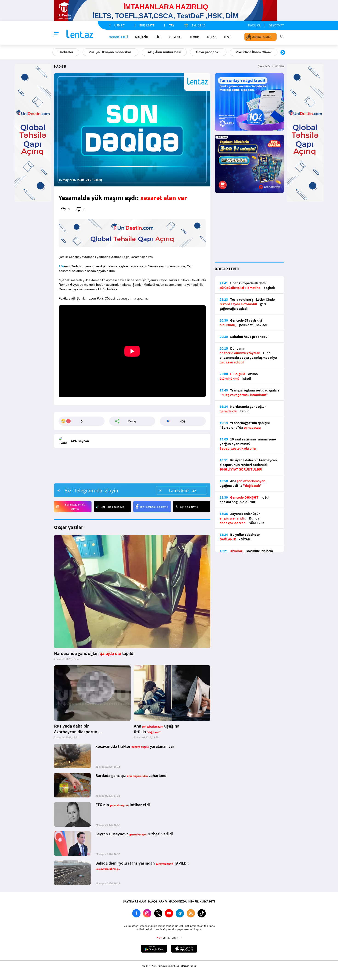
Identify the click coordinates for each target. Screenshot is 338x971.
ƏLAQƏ (152, 901)
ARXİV (163, 901)
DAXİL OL (254, 25)
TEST (227, 37)
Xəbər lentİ (118, 37)
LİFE (158, 37)
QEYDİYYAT (276, 25)
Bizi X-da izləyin (189, 506)
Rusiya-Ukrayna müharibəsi (110, 52)
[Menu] (56, 34)
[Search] (282, 36)
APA (61, 266)
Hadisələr (65, 52)
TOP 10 (211, 37)
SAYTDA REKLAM (134, 901)
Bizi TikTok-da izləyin (113, 506)
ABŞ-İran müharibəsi (164, 52)
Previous (55, 52)
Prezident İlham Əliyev (254, 52)
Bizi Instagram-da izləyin (75, 507)
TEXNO (194, 37)
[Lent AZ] (79, 34)
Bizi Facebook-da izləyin (154, 506)
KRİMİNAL (175, 37)
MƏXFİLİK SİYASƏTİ (201, 901)
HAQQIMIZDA (178, 901)
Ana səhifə (264, 66)
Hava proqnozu (208, 52)
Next (283, 52)
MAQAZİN (141, 37)
